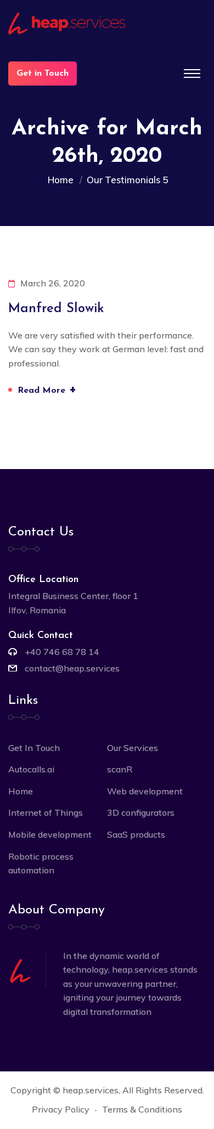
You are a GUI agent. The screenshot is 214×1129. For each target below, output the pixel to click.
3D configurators (140, 812)
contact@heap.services (72, 668)
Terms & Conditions (142, 1109)
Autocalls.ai (31, 769)
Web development (145, 791)
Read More (47, 389)
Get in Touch (42, 73)
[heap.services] (107, 23)
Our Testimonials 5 (127, 179)
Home (63, 179)
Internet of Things (45, 812)
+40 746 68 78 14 (62, 651)
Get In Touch (34, 747)
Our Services (132, 747)
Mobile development (50, 834)
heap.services (91, 1090)
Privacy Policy (60, 1109)
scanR (119, 769)
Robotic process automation (41, 863)
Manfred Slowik (56, 308)
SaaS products (136, 834)
